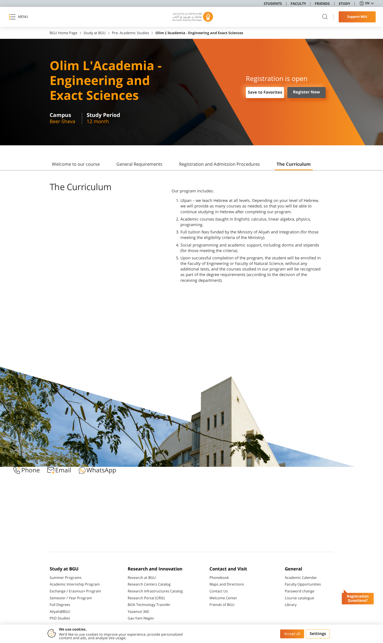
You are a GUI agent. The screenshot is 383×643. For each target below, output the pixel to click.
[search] (325, 17)
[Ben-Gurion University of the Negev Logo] (193, 17)
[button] (20, 16)
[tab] (76, 166)
